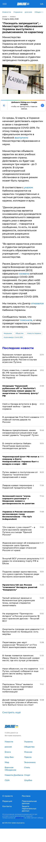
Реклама (26, 796)
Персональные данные (29, 802)
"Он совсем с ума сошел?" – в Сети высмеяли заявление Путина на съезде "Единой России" (18, 531)
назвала (24, 273)
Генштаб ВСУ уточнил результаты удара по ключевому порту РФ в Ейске (20, 561)
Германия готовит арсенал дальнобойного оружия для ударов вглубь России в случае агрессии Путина (19, 358)
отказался (37, 303)
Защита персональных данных (29, 808)
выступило (21, 137)
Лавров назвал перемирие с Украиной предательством (18, 486)
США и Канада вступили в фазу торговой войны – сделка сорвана (19, 406)
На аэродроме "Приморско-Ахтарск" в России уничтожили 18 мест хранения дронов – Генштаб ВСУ (21, 617)
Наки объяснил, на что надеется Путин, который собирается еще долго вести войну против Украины (20, 672)
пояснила (26, 320)
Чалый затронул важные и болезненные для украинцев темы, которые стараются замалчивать (18, 602)
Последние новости (18, 348)
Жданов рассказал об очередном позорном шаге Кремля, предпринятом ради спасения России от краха (20, 546)
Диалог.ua (19, 818)
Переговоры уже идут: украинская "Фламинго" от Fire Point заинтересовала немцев (19, 644)
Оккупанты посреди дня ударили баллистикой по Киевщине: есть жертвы (20, 631)
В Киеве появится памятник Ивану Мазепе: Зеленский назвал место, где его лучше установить (21, 658)
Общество (20, 333)
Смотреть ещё (11, 712)
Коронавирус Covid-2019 (13, 337)
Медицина (8, 333)
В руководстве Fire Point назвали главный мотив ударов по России (20, 419)
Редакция (7, 801)
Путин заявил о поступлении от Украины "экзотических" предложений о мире (20, 474)
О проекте (7, 796)
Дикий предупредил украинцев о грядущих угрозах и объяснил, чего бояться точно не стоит (20, 702)
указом (28, 187)
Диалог (4, 16)
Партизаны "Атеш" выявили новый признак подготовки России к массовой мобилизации (17, 688)
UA (41, 4)
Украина (13, 16)
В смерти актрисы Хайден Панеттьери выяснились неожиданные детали (16, 446)
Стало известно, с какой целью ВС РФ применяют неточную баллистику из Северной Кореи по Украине (20, 374)
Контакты (7, 806)
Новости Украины (34, 333)
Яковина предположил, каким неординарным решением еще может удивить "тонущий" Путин (20, 432)
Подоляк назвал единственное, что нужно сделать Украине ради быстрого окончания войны (20, 574)
